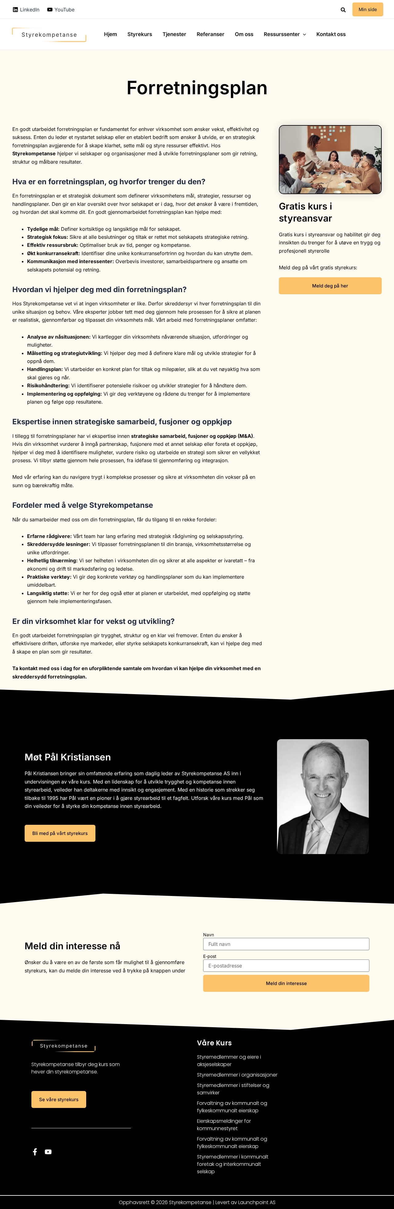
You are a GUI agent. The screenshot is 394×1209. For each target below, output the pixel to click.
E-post (209, 956)
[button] (343, 10)
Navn (208, 934)
